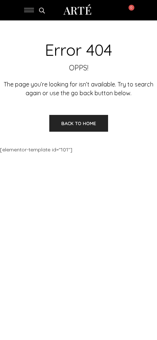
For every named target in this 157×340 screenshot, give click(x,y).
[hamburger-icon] (29, 10)
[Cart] (130, 10)
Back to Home (78, 123)
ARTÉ (78, 10)
